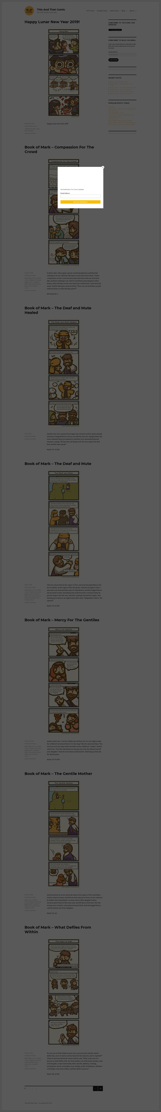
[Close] (102, 167)
